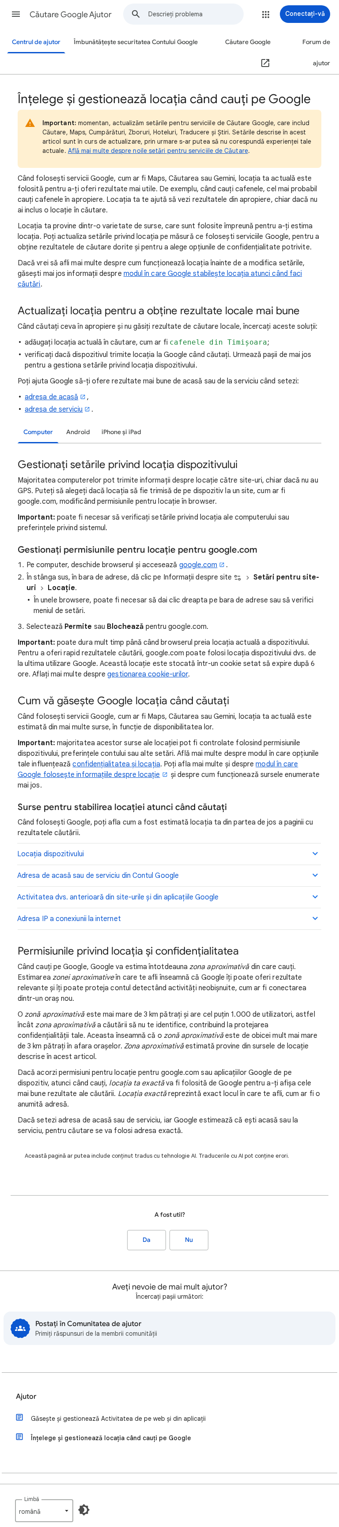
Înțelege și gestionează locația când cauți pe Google (111, 1438)
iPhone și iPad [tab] (121, 432)
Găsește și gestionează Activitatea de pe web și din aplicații (118, 1419)
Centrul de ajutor (36, 42)
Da (147, 1240)
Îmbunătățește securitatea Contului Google (136, 42)
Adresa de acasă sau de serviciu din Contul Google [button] (98, 875)
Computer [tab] (38, 432)
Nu (189, 1240)
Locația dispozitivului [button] (50, 854)
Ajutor (26, 1396)
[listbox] (44, 1510)
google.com (198, 565)
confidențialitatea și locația (116, 764)
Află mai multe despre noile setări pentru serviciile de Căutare (158, 151)
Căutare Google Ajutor (71, 14)
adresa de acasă (51, 397)
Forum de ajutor (316, 52)
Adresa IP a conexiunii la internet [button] (69, 918)
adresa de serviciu (54, 409)
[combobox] (195, 14)
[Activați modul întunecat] (83, 1509)
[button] (15, 14)
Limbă (31, 1499)
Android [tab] (78, 432)
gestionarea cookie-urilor (147, 674)
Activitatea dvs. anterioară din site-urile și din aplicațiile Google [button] (117, 897)
